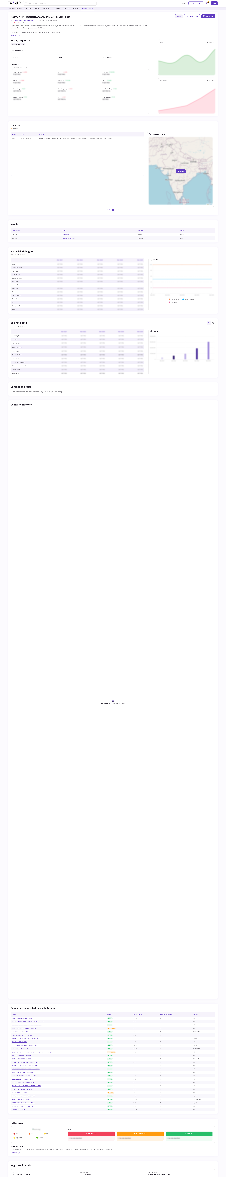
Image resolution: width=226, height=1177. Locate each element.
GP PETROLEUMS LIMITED (20, 1049)
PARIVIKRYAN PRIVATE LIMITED (21, 1055)
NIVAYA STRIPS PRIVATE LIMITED (22, 1089)
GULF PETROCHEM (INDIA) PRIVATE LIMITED (25, 1045)
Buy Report (210, 16)
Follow (179, 16)
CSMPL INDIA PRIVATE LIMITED (21, 1059)
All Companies (14, 20)
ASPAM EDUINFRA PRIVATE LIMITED (23, 1018)
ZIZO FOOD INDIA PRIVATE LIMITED (22, 1079)
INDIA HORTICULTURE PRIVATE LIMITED (24, 1076)
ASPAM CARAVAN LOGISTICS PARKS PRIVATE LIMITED (28, 1021)
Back (108, 210)
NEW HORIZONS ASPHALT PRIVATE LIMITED (25, 1038)
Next (117, 210)
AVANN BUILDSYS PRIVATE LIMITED (22, 1106)
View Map (180, 171)
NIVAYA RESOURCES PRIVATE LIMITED (23, 1103)
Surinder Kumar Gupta (69, 238)
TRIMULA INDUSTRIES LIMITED (21, 1099)
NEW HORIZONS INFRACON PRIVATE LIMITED (25, 1065)
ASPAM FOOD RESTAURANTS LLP (22, 1092)
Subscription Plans (192, 16)
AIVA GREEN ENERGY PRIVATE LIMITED (23, 1096)
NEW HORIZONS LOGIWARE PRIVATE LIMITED (25, 1062)
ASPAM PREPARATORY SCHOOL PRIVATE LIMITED (26, 1025)
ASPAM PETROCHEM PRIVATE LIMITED (23, 1082)
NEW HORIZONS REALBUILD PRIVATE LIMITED (26, 1069)
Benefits (183, 3)
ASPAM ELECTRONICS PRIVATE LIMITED (24, 1028)
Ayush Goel (66, 234)
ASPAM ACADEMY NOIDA (19, 1042)
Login (214, 3)
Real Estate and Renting (29, 20)
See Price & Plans (196, 3)
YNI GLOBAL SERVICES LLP (20, 1032)
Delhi (20, 20)
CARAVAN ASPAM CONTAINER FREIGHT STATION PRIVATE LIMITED (32, 1052)
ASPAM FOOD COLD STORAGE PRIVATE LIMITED (26, 1086)
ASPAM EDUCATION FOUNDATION (22, 1072)
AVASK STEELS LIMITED (19, 1109)
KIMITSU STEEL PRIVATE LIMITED (22, 1035)
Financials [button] (47, 9)
